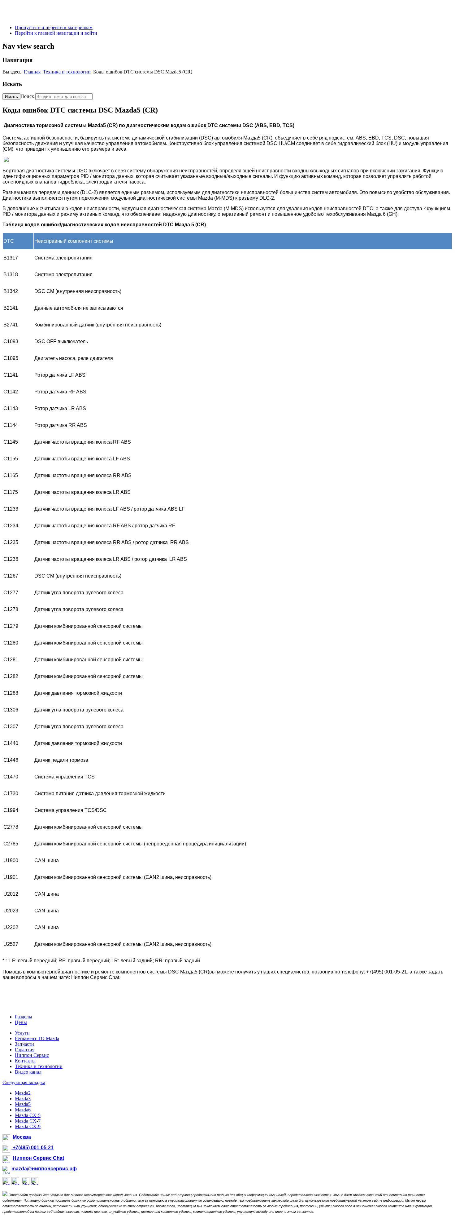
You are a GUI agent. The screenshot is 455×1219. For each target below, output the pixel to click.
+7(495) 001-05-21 (32, 1147)
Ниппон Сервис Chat (38, 1158)
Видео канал (28, 1072)
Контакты (25, 1060)
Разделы (23, 1016)
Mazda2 (23, 1093)
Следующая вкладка (23, 1082)
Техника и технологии (67, 71)
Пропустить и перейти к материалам (54, 27)
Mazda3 (23, 1098)
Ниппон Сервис (32, 1055)
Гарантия (24, 1049)
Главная (32, 71)
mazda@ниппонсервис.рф (44, 1168)
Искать (11, 96)
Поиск (27, 96)
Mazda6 (23, 1109)
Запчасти (24, 1044)
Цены (21, 1022)
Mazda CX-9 (28, 1126)
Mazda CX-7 (28, 1121)
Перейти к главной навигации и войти (56, 33)
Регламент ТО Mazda (37, 1038)
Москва (22, 1137)
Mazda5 (23, 1104)
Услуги (22, 1032)
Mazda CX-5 (28, 1115)
